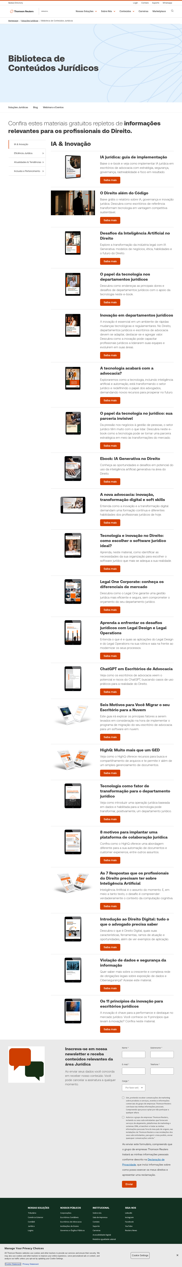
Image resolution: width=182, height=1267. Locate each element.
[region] (91, 1255)
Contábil (31, 1222)
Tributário (32, 1213)
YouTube (129, 1226)
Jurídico (31, 1226)
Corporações (65, 1213)
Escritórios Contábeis (69, 1217)
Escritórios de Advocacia (70, 1222)
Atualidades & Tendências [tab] (27, 162)
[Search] (172, 11)
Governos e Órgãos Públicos (72, 1230)
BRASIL (45, 11)
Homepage (13, 21)
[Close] (177, 1255)
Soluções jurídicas (29, 21)
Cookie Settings (140, 1255)
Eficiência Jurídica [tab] (23, 153)
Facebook (129, 1222)
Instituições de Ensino (69, 1226)
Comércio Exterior (35, 1217)
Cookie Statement (13, 1264)
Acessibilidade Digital (102, 1235)
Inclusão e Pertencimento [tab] (27, 171)
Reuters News (131, 1230)
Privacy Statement (30, 1264)
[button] (86, 11)
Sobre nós (97, 1213)
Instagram (129, 1217)
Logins (30, 1230)
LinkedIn (128, 1213)
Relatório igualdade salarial (104, 1239)
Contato (96, 1222)
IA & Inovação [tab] (21, 144)
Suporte (96, 1226)
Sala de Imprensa (100, 1217)
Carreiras (97, 1230)
